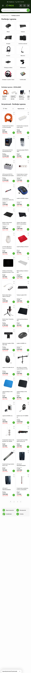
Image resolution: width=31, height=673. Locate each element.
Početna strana (5, 15)
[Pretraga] (28, 10)
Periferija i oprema (15, 15)
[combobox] (23, 108)
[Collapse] (20, 671)
